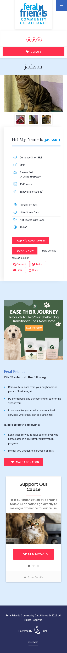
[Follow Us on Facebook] (28, 39)
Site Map (33, 642)
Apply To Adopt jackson (31, 240)
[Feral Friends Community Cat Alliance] (33, 14)
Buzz (44, 631)
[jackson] (33, 93)
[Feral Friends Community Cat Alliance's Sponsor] (33, 330)
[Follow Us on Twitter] (34, 39)
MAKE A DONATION (27, 462)
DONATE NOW (25, 250)
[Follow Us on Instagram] (39, 39)
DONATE (35, 51)
